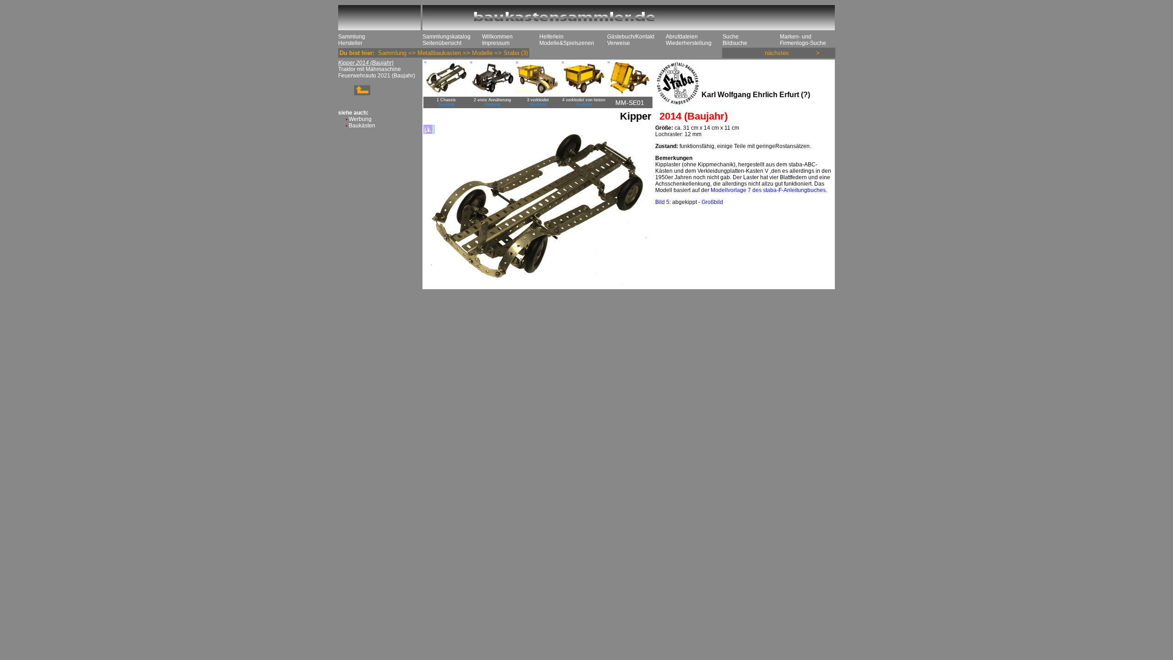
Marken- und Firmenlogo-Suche (803, 39)
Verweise (618, 43)
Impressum (496, 43)
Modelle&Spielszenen (566, 43)
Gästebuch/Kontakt (630, 36)
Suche (731, 36)
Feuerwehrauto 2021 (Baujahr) (376, 75)
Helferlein (551, 36)
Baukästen (362, 125)
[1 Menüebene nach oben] (354, 93)
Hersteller (350, 43)
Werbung (360, 119)
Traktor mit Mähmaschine (369, 69)
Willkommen (497, 36)
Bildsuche (735, 43)
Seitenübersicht (441, 43)
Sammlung (351, 36)
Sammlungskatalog (446, 36)
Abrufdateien (682, 36)
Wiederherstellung (689, 43)
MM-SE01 (629, 102)
